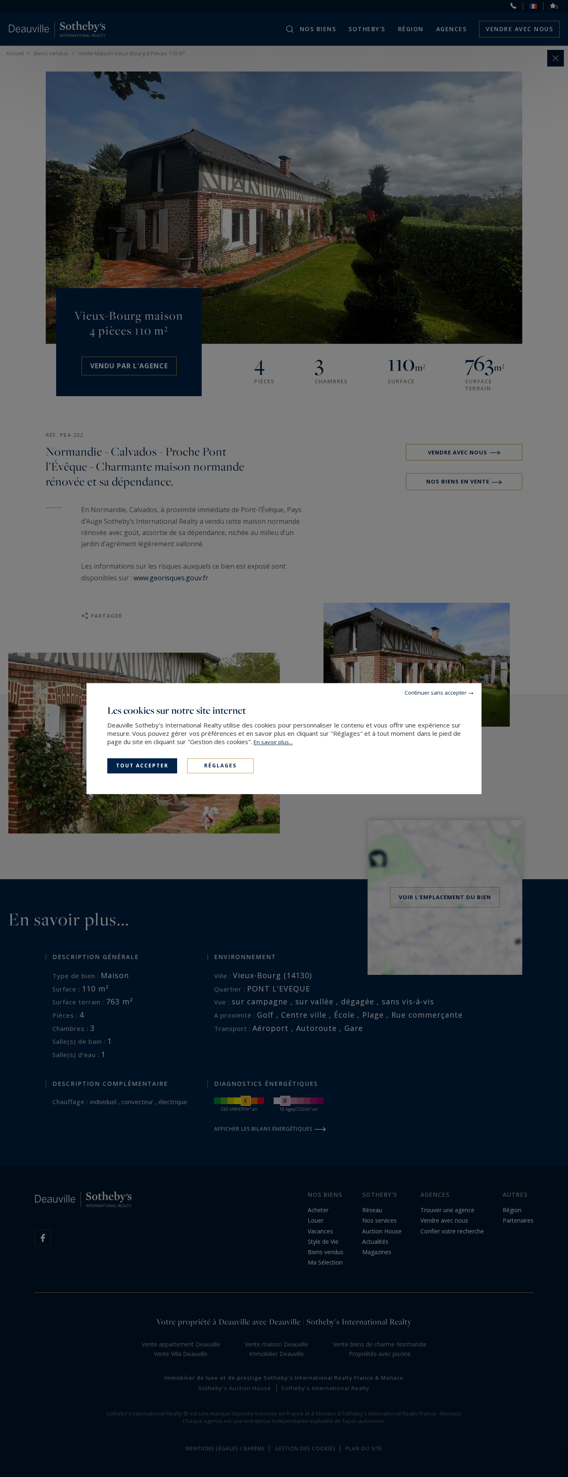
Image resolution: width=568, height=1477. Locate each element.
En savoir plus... (273, 742)
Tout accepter (142, 765)
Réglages (220, 765)
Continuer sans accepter (436, 692)
